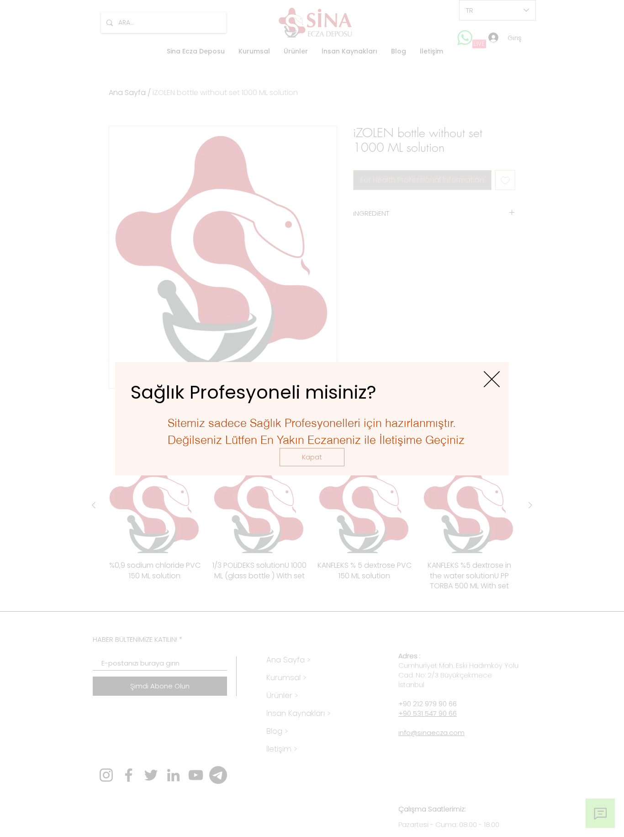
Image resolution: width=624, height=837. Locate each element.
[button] (312, 457)
